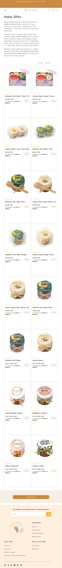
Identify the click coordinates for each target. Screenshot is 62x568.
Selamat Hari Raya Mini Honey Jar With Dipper (15, 202)
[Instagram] (5, 565)
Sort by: (41, 63)
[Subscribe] (48, 514)
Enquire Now (31, 497)
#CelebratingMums (38, 533)
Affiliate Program (9, 552)
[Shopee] (18, 565)
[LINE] (15, 565)
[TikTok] (11, 565)
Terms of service (47, 561)
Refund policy (29, 561)
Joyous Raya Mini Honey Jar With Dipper (44, 202)
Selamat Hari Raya (13, 360)
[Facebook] (8, 565)
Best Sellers (35, 545)
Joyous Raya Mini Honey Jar (17, 307)
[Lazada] (21, 565)
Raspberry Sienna (39, 413)
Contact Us (7, 545)
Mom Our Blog (36, 536)
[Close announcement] (58, 4)
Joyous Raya (37, 360)
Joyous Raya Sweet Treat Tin (43, 96)
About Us (35, 527)
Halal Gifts (35, 549)
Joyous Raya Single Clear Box (43, 255)
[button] (5, 10)
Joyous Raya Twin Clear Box (17, 149)
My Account (7, 549)
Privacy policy (37, 561)
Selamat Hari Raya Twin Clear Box (42, 149)
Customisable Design (13, 413)
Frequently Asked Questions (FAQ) (15, 555)
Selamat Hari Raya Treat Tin (17, 96)
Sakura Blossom (11, 466)
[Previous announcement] (4, 4)
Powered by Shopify (19, 561)
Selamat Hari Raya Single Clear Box (15, 255)
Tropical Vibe (38, 466)
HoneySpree (11, 561)
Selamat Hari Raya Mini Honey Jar (42, 307)
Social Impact (36, 530)
